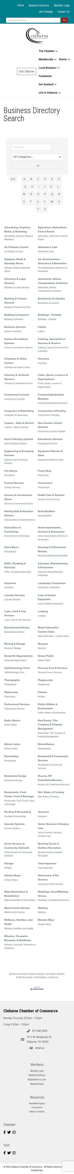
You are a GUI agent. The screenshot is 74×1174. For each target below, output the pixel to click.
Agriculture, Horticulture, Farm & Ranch (52, 229)
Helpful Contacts (37, 1111)
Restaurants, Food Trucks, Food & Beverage (19, 794)
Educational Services (50, 439)
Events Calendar (36, 974)
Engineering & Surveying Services (19, 453)
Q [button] (52, 194)
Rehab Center (12, 744)
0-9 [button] (13, 179)
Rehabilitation (46, 744)
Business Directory (39, 5)
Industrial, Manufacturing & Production (53, 565)
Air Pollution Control (16, 247)
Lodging (43, 611)
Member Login (62, 5)
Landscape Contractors (52, 583)
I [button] (38, 186)
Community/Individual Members (51, 396)
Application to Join (37, 1079)
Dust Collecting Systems (18, 439)
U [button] (38, 201)
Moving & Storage (14, 643)
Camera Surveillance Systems (16, 341)
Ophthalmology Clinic (17, 668)
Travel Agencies (47, 863)
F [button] (59, 179)
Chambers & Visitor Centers (15, 360)
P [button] (45, 194)
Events (63, 59)
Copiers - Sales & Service (19, 423)
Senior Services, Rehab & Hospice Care (50, 834)
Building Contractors (16, 314)
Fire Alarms (10, 470)
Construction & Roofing (52, 410)
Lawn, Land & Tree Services (15, 613)
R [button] (59, 194)
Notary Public (46, 655)
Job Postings (46, 11)
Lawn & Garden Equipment (47, 597)
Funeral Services (14, 483)
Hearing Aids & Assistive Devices (18, 513)
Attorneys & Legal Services (14, 280)
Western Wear (46, 919)
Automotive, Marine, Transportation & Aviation (53, 280)
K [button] (51, 186)
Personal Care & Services (52, 668)
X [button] (59, 201)
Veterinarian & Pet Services (48, 877)
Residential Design (15, 776)
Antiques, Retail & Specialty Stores (14, 261)
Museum (43, 643)
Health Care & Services (51, 495)
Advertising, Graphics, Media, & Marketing (17, 229)
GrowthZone (37, 1170)
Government (45, 483)
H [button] (32, 186)
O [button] (38, 194)
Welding (42, 908)
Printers (42, 692)
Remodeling (11, 756)
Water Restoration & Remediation (16, 893)
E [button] (52, 179)
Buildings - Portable (49, 314)
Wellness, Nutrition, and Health (18, 921)
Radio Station (12, 720)
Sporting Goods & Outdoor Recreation (49, 845)
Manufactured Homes (16, 627)
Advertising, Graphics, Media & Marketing (18, 238)
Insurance (10, 583)
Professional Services (17, 704)
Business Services (15, 327)
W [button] (52, 201)
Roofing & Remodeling (17, 811)
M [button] (24, 194)
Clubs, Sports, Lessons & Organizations (53, 377)
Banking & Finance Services (15, 300)
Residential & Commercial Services (53, 758)
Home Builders (46, 511)
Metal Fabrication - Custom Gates (49, 629)
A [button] (24, 179)
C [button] (38, 179)
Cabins (42, 327)
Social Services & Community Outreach (16, 845)
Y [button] (38, 209)
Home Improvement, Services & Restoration (51, 529)
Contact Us (64, 11)
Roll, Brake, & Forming (51, 792)
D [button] (45, 179)
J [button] (44, 186)
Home (20, 5)
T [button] (31, 201)
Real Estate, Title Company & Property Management (50, 724)
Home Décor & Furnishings (12, 529)
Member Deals (37, 1084)
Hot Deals (50, 974)
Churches (43, 358)
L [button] (58, 186)
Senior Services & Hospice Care (53, 826)
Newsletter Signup (37, 1103)
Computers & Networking (19, 410)
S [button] (24, 201)
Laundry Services (14, 595)
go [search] (38, 165)
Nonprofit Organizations (18, 655)
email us (39, 1048)
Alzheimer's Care (47, 247)
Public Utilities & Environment (47, 706)
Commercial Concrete (16, 394)
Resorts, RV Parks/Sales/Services (50, 778)
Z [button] (45, 209)
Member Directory (37, 1075)
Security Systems (14, 824)
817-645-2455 (39, 1030)
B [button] (31, 179)
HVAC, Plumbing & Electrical (15, 565)
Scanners (43, 811)
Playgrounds (45, 680)
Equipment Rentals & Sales (50, 453)
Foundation (45, 76)
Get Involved (46, 84)
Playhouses (11, 692)
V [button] (45, 201)
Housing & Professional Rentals (52, 549)
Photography (12, 680)
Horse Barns (11, 547)
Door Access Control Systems (50, 425)
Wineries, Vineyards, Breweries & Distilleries (17, 938)
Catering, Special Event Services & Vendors (51, 341)
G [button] (25, 186)
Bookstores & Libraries (51, 298)
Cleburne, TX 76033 (40, 1039)
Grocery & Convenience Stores (18, 497)
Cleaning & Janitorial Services (16, 377)
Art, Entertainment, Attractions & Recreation (52, 261)
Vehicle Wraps (12, 875)
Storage (8, 863)
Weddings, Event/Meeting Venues (53, 893)
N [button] (31, 194)
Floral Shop (44, 470)
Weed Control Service (17, 908)
